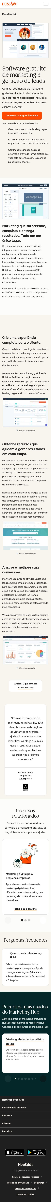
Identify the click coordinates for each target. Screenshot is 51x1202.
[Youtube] (20, 1141)
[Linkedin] (35, 1141)
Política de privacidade (18, 1183)
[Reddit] (42, 1141)
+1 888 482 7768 (25, 687)
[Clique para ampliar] (25, 201)
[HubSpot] (9, 4)
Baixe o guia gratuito (25, 909)
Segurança (39, 1183)
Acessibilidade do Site (25, 1188)
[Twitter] (28, 1141)
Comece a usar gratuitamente (22, 115)
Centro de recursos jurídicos (25, 1177)
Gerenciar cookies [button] (25, 1194)
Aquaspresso (25, 779)
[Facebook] (6, 1141)
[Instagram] (13, 1141)
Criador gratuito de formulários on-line (24, 1041)
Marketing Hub (9, 14)
